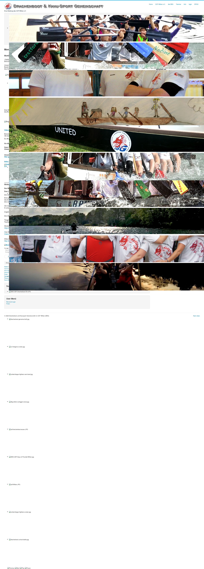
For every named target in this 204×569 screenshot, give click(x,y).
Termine (178, 4)
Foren (8, 304)
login (190, 4)
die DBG (170, 4)
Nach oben (196, 316)
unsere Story (160, 97)
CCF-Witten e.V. (160, 4)
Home (151, 4)
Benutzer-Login (11, 302)
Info (185, 4)
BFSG (196, 4)
